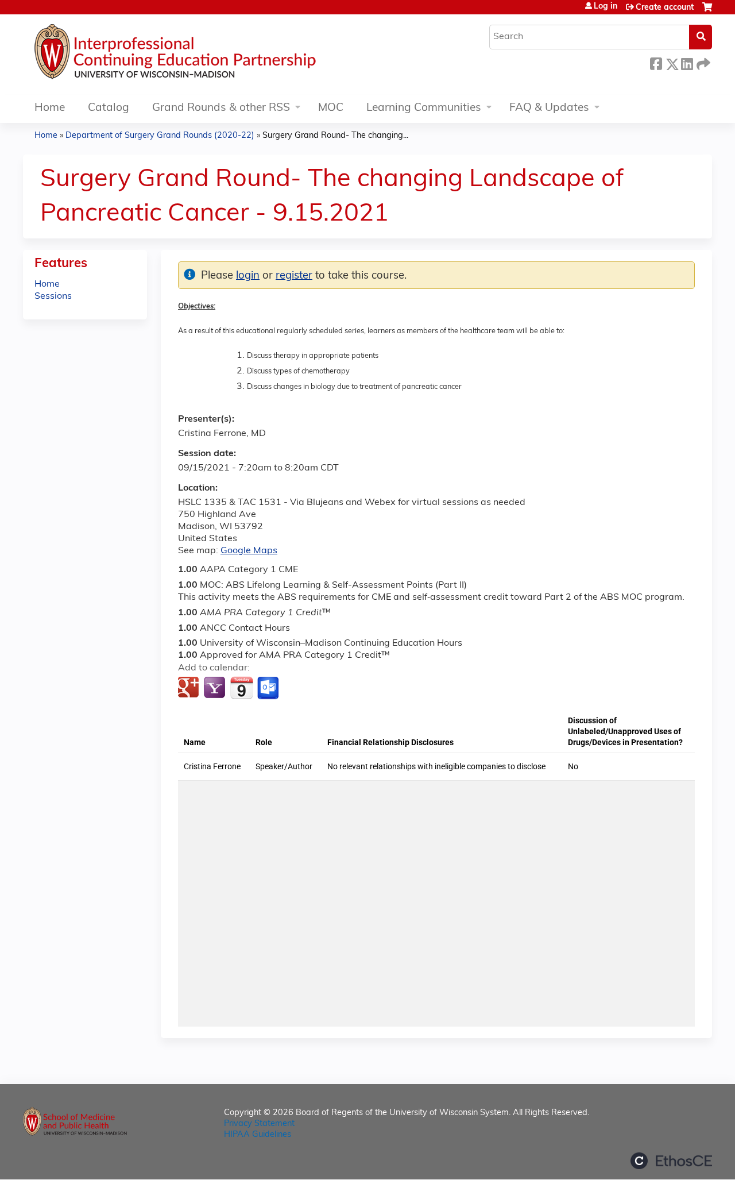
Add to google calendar (190, 688)
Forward (702, 62)
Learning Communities (423, 108)
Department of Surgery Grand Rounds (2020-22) (159, 136)
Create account (665, 7)
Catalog (108, 108)
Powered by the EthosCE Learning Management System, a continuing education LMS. (671, 1160)
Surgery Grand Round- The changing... (335, 136)
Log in (605, 7)
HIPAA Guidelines (257, 1135)
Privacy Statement (259, 1124)
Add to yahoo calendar (215, 688)
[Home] (209, 54)
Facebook (656, 62)
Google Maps (248, 551)
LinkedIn (687, 62)
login (248, 276)
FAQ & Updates (549, 108)
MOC (330, 108)
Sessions (53, 296)
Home (49, 108)
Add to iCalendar (241, 687)
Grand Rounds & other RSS (221, 108)
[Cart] (707, 12)
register (294, 276)
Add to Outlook (269, 688)
